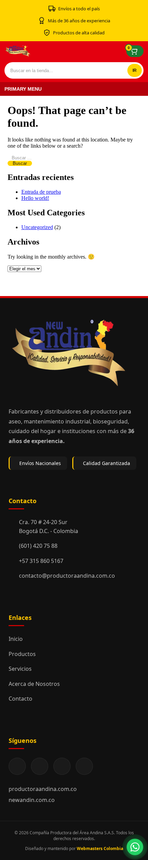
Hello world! (35, 198)
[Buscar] (134, 70)
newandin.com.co (32, 800)
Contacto (20, 698)
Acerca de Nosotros (34, 684)
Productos (22, 654)
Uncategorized (37, 227)
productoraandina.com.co (43, 789)
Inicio (16, 639)
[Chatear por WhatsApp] (135, 847)
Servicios (20, 668)
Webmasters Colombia (100, 848)
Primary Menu (23, 89)
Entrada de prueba (41, 192)
